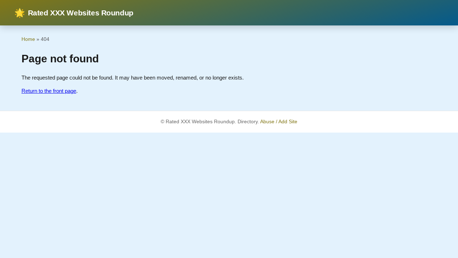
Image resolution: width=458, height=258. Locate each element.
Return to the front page (48, 91)
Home (28, 39)
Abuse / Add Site (278, 121)
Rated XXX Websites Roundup (73, 13)
